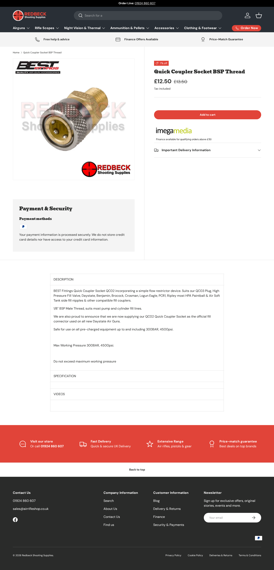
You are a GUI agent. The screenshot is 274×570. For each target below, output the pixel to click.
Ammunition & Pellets (127, 28)
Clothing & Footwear (200, 28)
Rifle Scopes (44, 28)
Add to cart (207, 114)
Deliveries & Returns (220, 555)
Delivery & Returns (167, 509)
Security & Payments (168, 525)
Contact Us (112, 517)
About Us (110, 509)
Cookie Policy (195, 555)
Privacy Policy (173, 555)
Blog (156, 501)
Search (109, 501)
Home (16, 52)
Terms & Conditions (250, 555)
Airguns (19, 28)
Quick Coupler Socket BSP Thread (42, 52)
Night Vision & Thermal (82, 28)
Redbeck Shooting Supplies (37, 555)
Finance (159, 517)
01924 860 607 (145, 3)
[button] (258, 15)
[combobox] (148, 15)
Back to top (137, 469)
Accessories (164, 28)
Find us (109, 525)
